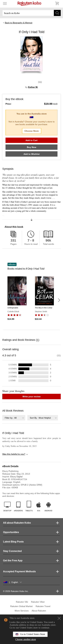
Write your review (31, 396)
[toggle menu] (4, 3)
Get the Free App (12, 560)
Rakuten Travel (43, 606)
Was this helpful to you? (13, 454)
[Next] (59, 300)
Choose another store (25, 639)
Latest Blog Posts (13, 541)
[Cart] (57, 3)
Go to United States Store (32, 634)
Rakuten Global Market (21, 606)
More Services (22, 610)
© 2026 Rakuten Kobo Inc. (16, 591)
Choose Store (31, 131)
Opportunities (11, 532)
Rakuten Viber (38, 602)
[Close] (59, 618)
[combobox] (13, 417)
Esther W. (33, 87)
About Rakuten (39, 610)
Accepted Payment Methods (19, 571)
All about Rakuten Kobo (17, 522)
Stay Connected (12, 551)
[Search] (57, 13)
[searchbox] (31, 13)
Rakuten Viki (22, 602)
